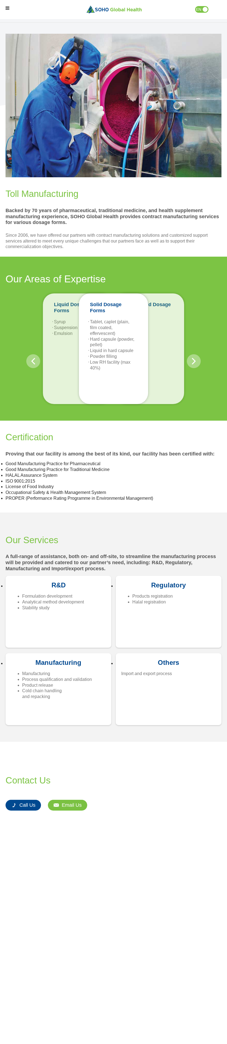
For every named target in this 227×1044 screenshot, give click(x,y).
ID (205, 9)
